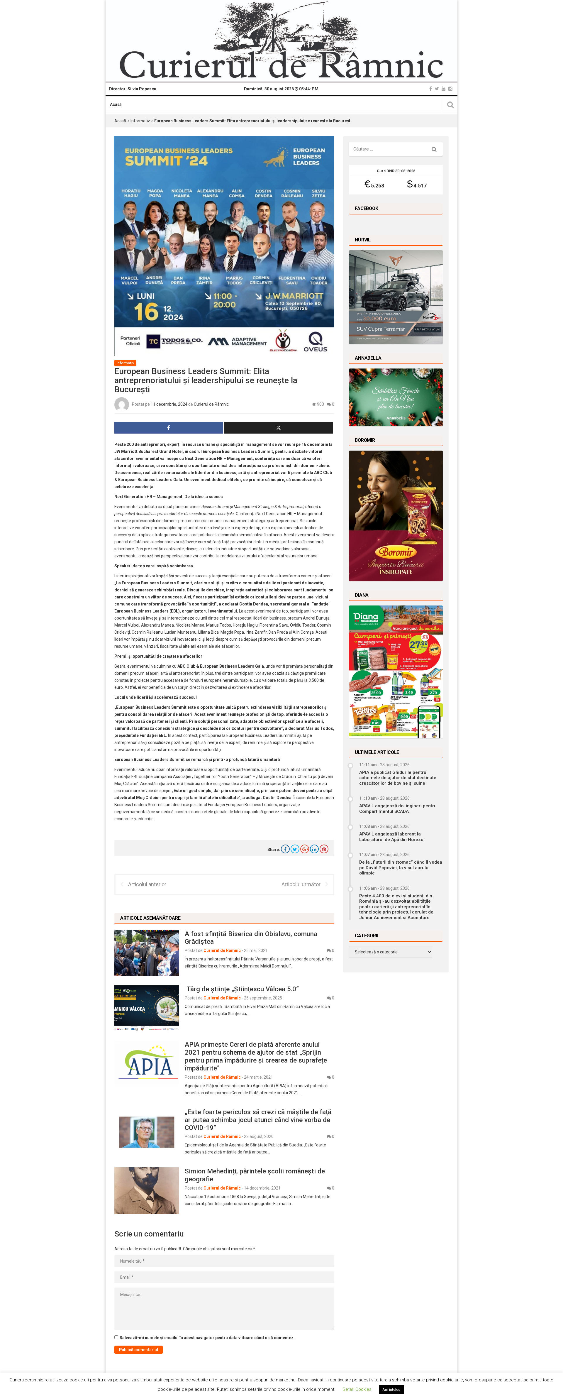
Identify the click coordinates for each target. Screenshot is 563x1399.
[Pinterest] (324, 849)
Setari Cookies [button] (357, 1389)
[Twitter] (437, 89)
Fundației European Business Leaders (242, 804)
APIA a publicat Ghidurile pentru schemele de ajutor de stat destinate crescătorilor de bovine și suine (397, 778)
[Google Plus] (304, 849)
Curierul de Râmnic (211, 404)
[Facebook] (430, 89)
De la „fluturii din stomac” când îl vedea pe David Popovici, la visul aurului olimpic (400, 868)
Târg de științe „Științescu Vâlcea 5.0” (242, 989)
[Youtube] (444, 89)
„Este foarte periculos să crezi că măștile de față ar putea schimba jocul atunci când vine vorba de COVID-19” (258, 1119)
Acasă (116, 104)
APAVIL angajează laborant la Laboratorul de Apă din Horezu (391, 836)
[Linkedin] (314, 849)
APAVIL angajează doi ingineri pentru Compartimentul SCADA (398, 808)
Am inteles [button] (391, 1389)
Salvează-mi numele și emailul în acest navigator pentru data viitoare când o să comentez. (207, 1337)
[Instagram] (450, 89)
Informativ (140, 121)
